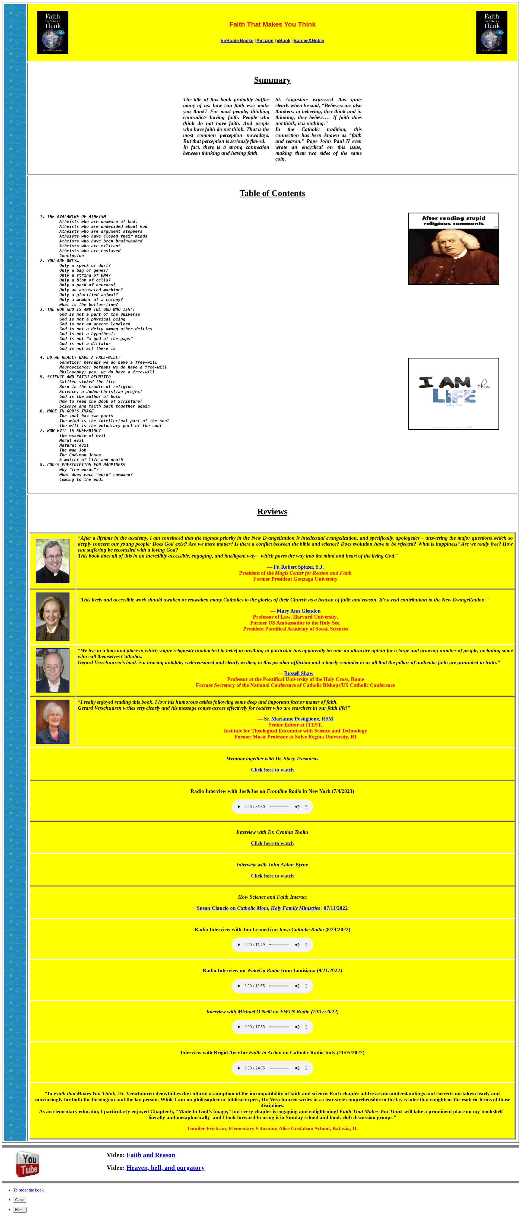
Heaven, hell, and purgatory (165, 1167)
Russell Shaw (298, 673)
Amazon (265, 40)
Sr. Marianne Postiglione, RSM (298, 719)
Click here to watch (272, 770)
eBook (283, 40)
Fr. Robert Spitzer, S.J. (299, 567)
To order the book (28, 1190)
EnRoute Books (237, 40)
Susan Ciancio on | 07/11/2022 (272, 908)
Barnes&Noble (309, 40)
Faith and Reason (150, 1154)
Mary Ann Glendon (299, 611)
